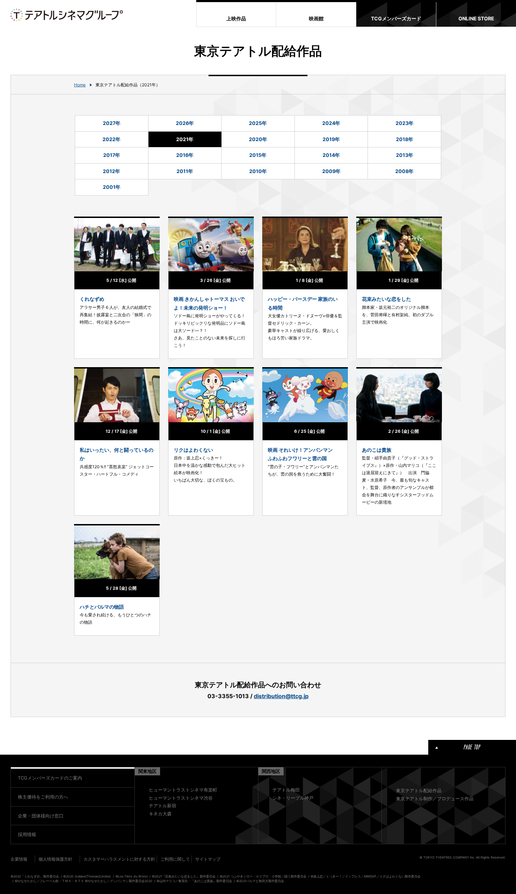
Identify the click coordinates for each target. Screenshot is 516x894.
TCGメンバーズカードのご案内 (50, 778)
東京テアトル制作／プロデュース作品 (435, 798)
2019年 (331, 139)
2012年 (111, 171)
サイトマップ (207, 859)
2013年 (404, 155)
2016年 (184, 155)
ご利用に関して (175, 859)
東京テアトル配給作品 (419, 790)
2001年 (111, 187)
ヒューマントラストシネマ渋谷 (181, 798)
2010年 (258, 171)
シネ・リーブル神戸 (292, 798)
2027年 (111, 123)
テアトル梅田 (286, 790)
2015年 (257, 155)
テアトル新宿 (162, 805)
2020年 (258, 139)
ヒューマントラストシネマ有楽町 (183, 790)
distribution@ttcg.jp (281, 696)
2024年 (331, 123)
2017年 (111, 155)
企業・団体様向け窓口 (41, 816)
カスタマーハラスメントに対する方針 (119, 859)
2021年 (184, 139)
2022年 (111, 139)
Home (80, 84)
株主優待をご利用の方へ (43, 797)
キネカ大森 (160, 813)
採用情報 (27, 834)
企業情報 (19, 859)
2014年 (331, 155)
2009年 (331, 171)
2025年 (258, 123)
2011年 (185, 171)
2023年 (405, 123)
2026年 (185, 123)
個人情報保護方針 (55, 859)
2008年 (404, 171)
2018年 (404, 139)
